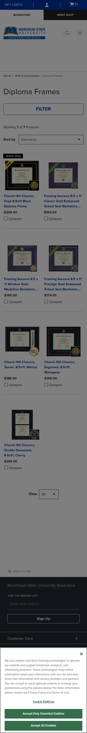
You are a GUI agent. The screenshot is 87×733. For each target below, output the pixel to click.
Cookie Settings (43, 702)
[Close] (81, 654)
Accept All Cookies (43, 725)
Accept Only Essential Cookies (43, 714)
